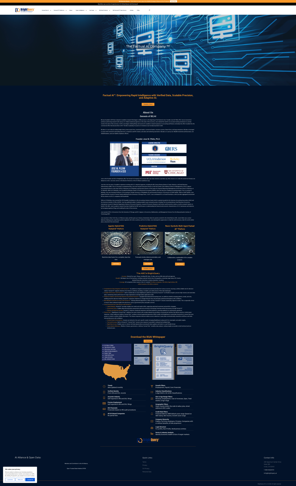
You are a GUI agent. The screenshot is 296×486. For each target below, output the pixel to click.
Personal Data (146, 472)
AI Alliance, (85, 463)
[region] (20, 475)
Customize (10, 479)
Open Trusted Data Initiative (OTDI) (76, 468)
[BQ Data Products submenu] (109, 10)
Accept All (30, 479)
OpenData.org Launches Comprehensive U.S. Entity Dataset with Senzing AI (192, 4)
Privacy (144, 465)
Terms (144, 462)
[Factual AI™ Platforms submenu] (66, 10)
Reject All (20, 479)
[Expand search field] (149, 10)
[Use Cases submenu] (96, 10)
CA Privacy (145, 468)
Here (135, 1)
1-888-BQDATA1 (269, 470)
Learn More (173, 1)
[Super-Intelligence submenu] (86, 10)
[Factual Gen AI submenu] (50, 10)
